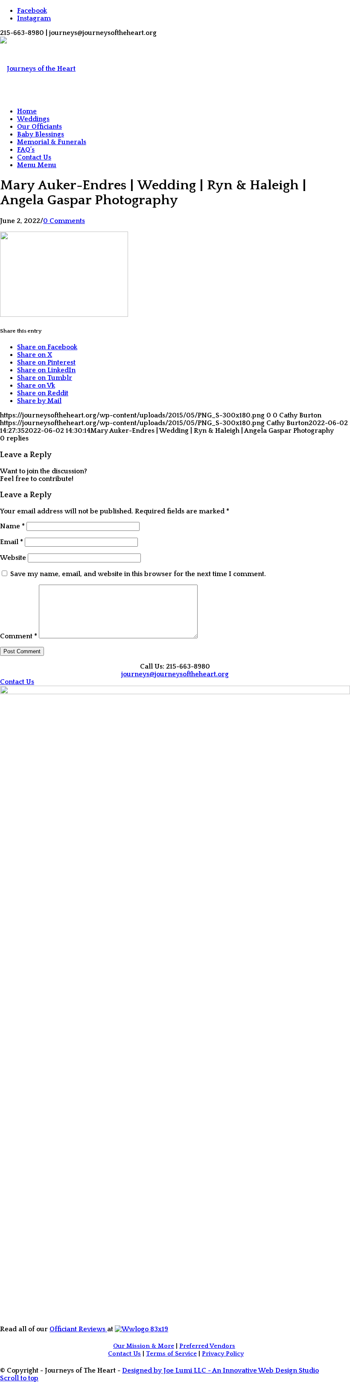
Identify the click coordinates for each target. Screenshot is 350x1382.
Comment (18, 636)
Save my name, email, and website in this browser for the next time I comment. (138, 574)
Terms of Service (171, 1353)
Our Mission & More (143, 1346)
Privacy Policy (223, 1353)
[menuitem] (183, 111)
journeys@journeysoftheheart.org (175, 674)
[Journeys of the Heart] (38, 68)
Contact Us (124, 1353)
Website (13, 558)
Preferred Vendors (207, 1346)
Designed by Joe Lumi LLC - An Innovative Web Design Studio (220, 1370)
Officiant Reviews (78, 1329)
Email (11, 542)
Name (12, 526)
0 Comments (64, 221)
